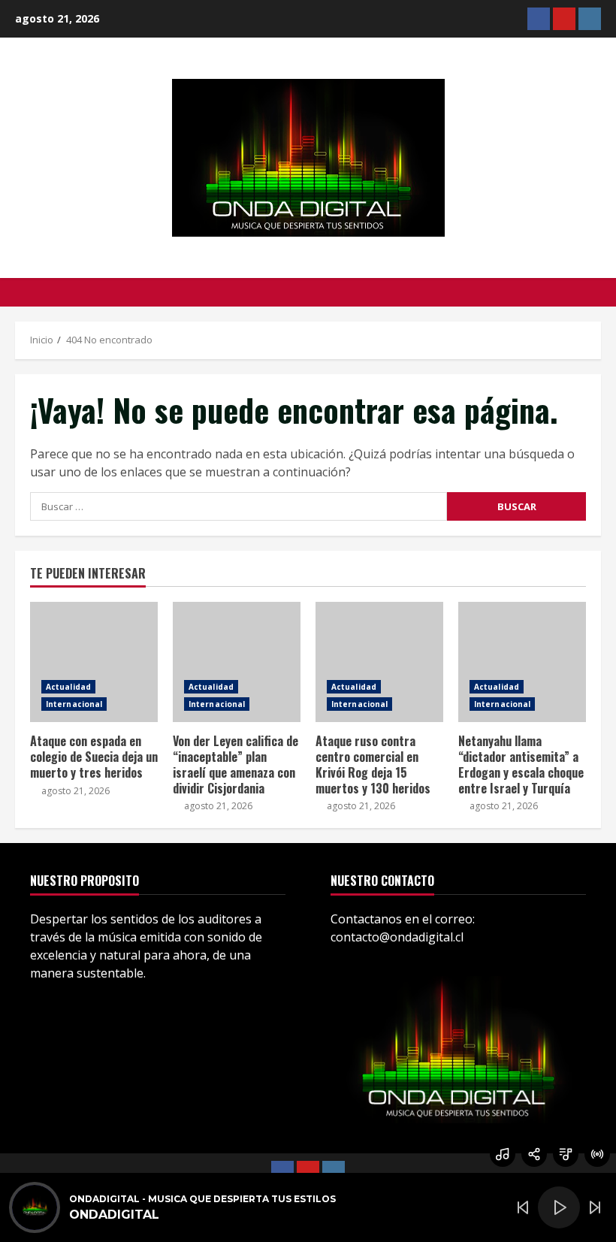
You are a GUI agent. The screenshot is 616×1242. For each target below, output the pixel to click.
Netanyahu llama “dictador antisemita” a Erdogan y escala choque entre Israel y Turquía (522, 662)
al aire (597, 1154)
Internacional (74, 704)
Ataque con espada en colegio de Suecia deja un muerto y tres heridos (94, 662)
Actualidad (68, 686)
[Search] (597, 292)
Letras (565, 1154)
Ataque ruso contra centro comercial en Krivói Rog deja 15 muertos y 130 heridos (379, 662)
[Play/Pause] (559, 1207)
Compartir (534, 1154)
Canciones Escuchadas (502, 1154)
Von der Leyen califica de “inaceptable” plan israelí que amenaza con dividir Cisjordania (236, 662)
